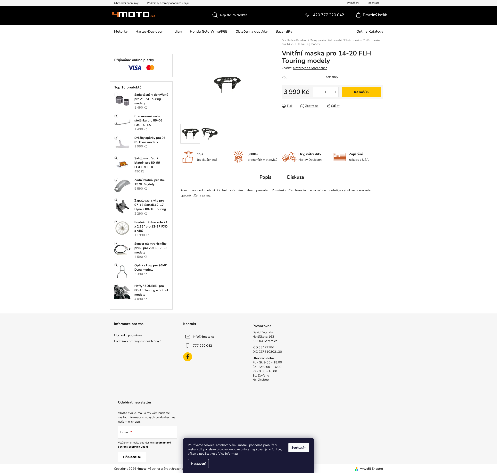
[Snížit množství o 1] (316, 92)
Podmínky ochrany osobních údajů (168, 3)
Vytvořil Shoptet (371, 469)
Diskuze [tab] (295, 177)
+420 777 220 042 (327, 15)
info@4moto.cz (203, 336)
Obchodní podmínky (126, 3)
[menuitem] (120, 31)
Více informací (228, 454)
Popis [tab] (265, 177)
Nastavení (198, 463)
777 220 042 (202, 345)
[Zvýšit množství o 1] (335, 92)
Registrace (373, 3)
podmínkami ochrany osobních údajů (144, 444)
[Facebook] (187, 356)
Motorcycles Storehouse (310, 68)
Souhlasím (298, 447)
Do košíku (361, 92)
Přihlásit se (132, 457)
